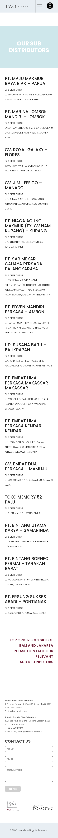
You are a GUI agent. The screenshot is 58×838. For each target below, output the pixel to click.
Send (13, 789)
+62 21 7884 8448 (15, 724)
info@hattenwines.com (18, 711)
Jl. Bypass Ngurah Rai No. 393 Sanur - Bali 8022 (27, 704)
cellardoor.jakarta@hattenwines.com (24, 731)
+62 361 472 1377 (14, 707)
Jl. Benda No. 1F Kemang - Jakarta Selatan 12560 (27, 720)
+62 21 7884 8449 (15, 728)
